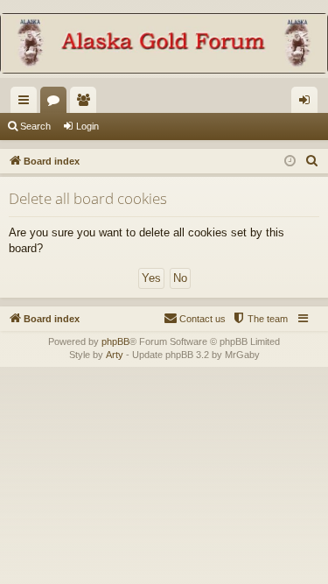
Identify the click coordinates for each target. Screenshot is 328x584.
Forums (56, 103)
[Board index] (164, 45)
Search (35, 126)
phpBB (115, 341)
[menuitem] (312, 161)
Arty (114, 354)
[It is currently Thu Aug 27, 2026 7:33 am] (290, 161)
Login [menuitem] (308, 103)
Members (86, 103)
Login (87, 126)
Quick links (27, 103)
